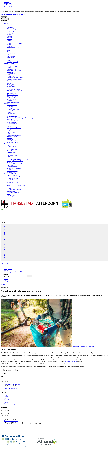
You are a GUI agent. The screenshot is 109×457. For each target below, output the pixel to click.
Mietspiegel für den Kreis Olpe (15, 161)
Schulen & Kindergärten (13, 82)
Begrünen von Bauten (12, 149)
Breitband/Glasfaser (12, 105)
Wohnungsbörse (11, 172)
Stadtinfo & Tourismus (9, 125)
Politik (8, 50)
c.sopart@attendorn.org (71, 361)
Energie (9, 153)
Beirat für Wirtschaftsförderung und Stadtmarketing (20, 118)
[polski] (2, 209)
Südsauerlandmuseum (12, 95)
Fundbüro (9, 40)
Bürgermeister (10, 33)
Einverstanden (4, 19)
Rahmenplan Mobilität (12, 182)
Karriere (9, 44)
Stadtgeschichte (11, 132)
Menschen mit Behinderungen (14, 79)
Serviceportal (10, 57)
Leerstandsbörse (11, 113)
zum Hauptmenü (8, 3)
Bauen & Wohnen (8, 143)
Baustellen (9, 148)
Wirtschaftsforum (11, 122)
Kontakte (9, 46)
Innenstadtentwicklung (12, 158)
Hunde (8, 156)
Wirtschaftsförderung (12, 120)
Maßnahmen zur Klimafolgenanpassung (17, 185)
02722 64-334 (12, 384)
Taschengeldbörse (11, 85)
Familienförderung (11, 69)
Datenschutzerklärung (9, 404)
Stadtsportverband (11, 93)
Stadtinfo (9, 133)
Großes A (9, 100)
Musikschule (10, 80)
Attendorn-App (11, 126)
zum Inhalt (6, 2)
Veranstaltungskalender (13, 102)
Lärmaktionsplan (11, 191)
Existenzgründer (11, 108)
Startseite (6, 279)
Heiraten (9, 41)
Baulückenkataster (11, 146)
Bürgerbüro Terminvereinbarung (15, 31)
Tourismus (9, 138)
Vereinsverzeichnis (11, 97)
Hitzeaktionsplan (11, 195)
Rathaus (6, 23)
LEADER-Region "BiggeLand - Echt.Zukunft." (19, 159)
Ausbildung (10, 27)
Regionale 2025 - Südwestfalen (15, 163)
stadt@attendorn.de (11, 421)
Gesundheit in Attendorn (13, 109)
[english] (1, 209)
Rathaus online (11, 52)
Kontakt (6, 396)
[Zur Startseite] (36, 208)
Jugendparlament (11, 76)
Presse (5, 398)
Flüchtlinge (10, 72)
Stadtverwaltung (11, 56)
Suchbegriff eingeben (6, 276)
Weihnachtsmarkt (11, 141)
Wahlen (9, 60)
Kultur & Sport (7, 87)
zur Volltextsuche (8, 6)
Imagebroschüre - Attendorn (14, 128)
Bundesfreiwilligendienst (13, 66)
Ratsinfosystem (11, 53)
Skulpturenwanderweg (12, 136)
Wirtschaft (6, 103)
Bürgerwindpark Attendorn (14, 189)
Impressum (6, 399)
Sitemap (6, 402)
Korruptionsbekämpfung (13, 47)
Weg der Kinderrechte (12, 99)
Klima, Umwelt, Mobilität (10, 174)
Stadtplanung (10, 165)
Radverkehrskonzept (12, 181)
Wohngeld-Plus (11, 86)
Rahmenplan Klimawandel (14, 176)
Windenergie (10, 169)
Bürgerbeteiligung (11, 30)
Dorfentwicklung (11, 152)
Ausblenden (4, 17)
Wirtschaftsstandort (12, 123)
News (8, 194)
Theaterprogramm (11, 96)
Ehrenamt (9, 67)
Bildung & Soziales (9, 63)
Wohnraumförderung (12, 171)
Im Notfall (9, 129)
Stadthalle (9, 92)
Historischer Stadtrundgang (14, 135)
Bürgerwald (10, 179)
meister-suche (10, 115)
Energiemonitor (11, 188)
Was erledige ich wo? (12, 62)
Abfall (8, 145)
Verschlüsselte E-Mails (12, 59)
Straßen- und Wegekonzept (14, 168)
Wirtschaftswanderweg (13, 142)
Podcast (9, 49)
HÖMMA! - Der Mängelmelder (15, 43)
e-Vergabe (9, 34)
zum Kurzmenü (8, 5)
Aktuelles (9, 24)
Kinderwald (10, 184)
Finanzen (9, 37)
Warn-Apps (10, 139)
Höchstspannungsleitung (13, 155)
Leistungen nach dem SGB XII (15, 77)
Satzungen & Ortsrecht (13, 54)
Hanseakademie (11, 73)
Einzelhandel (10, 106)
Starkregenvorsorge (12, 166)
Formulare (9, 39)
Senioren (9, 83)
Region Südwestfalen (12, 116)
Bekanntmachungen (12, 29)
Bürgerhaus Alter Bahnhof (13, 89)
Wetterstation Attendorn (13, 192)
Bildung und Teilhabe (12, 64)
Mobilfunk (9, 162)
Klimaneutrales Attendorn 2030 (15, 186)
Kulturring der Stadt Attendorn (14, 90)
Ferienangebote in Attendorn (14, 70)
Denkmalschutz (11, 151)
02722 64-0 (11, 418)
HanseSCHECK (11, 110)
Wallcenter (9, 119)
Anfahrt (9, 26)
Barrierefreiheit (7, 401)
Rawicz (9, 130)
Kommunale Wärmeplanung (14, 196)
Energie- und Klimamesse (13, 178)
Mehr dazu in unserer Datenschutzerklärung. (13, 14)
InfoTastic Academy (12, 75)
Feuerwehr (9, 36)
